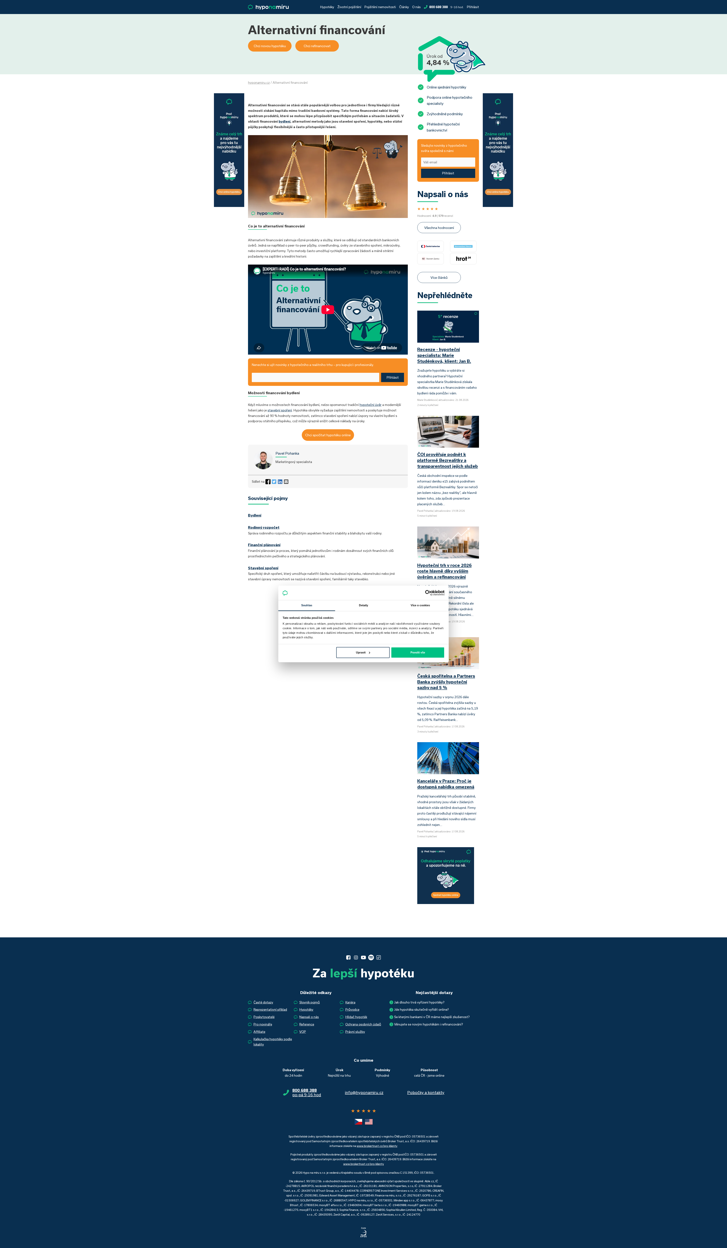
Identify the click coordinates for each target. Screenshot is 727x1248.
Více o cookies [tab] (420, 605)
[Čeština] (358, 1122)
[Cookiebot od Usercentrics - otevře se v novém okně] (428, 593)
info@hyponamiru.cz (364, 1092)
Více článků (439, 277)
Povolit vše (417, 652)
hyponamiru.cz (259, 82)
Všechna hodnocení (439, 228)
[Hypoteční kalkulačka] (229, 149)
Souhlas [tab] (306, 605)
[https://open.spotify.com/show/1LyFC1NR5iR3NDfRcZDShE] (371, 957)
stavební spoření (280, 410)
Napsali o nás (309, 1017)
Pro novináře (263, 1024)
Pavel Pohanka (287, 453)
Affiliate (259, 1031)
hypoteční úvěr (370, 405)
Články (404, 7)
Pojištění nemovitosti (380, 7)
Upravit (361, 652)
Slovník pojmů (309, 1002)
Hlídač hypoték (356, 1017)
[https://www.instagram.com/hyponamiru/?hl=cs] (356, 957)
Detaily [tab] (363, 605)
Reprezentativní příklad (270, 1009)
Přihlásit (473, 7)
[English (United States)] (369, 1122)
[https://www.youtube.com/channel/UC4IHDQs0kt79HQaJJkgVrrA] (363, 957)
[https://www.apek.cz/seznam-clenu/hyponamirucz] (363, 1232)
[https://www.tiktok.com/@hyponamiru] (378, 957)
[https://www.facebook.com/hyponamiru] (348, 957)
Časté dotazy (263, 1002)
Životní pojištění (349, 7)
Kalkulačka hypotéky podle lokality (273, 1041)
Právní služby (355, 1031)
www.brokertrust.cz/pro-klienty (377, 1146)
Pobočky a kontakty (425, 1092)
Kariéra (350, 1002)
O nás (416, 7)
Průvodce (352, 1009)
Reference (306, 1024)
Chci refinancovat (317, 46)
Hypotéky (327, 7)
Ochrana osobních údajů (363, 1024)
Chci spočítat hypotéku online (328, 435)
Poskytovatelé (264, 1017)
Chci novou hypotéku (270, 46)
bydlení (284, 121)
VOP (302, 1031)
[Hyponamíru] (268, 7)
